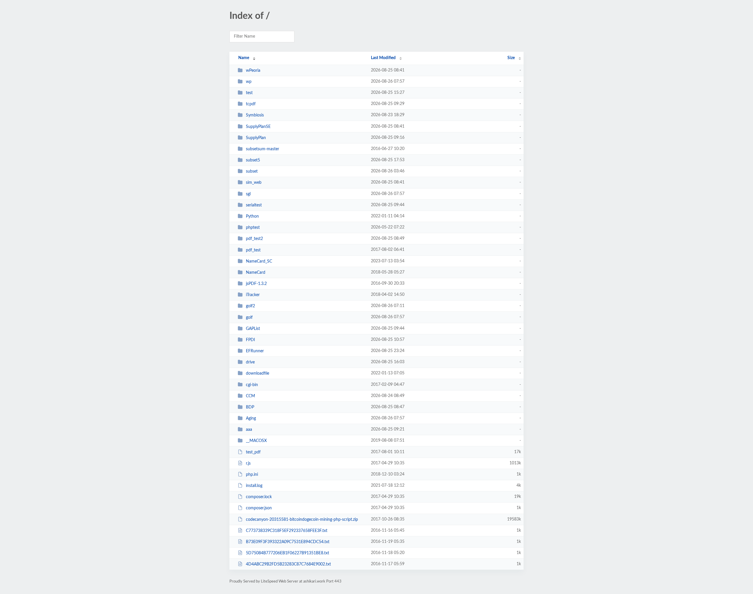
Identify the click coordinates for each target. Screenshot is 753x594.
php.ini (252, 475)
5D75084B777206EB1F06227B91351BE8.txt (287, 553)
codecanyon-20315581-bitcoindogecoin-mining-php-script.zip (302, 520)
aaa (249, 430)
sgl (248, 194)
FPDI (250, 340)
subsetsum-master (262, 149)
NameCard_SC (259, 261)
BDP (250, 407)
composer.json (259, 508)
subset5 (253, 160)
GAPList (253, 329)
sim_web (253, 183)
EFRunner (255, 351)
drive (250, 362)
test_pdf (253, 452)
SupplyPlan (256, 138)
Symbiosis (255, 115)
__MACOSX (256, 441)
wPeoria (253, 71)
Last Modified (383, 58)
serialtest (254, 205)
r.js (248, 463)
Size (511, 58)
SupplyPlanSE (258, 127)
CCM (250, 396)
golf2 (250, 306)
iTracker (253, 295)
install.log (254, 486)
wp (248, 82)
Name (243, 58)
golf (249, 317)
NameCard (255, 273)
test (249, 93)
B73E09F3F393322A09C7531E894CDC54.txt (287, 542)
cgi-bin (252, 385)
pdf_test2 (254, 239)
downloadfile (257, 373)
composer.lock (259, 497)
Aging (251, 418)
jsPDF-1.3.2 (256, 284)
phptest (253, 228)
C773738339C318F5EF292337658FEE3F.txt (286, 531)
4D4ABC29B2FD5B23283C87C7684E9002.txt (288, 564)
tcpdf (251, 104)
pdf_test (253, 250)
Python (252, 216)
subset (252, 171)
